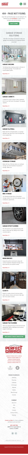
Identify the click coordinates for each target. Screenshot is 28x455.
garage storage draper (14, 359)
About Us (14, 402)
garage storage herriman (14, 360)
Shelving (14, 377)
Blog (14, 407)
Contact (14, 410)
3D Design (14, 385)
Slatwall (14, 387)
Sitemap (14, 415)
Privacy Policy (14, 412)
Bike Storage (14, 392)
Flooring (14, 380)
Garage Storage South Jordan (14, 356)
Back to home (14, 23)
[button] (24, 4)
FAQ (14, 405)
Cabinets (14, 382)
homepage (14, 18)
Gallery (14, 390)
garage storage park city (14, 362)
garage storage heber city (14, 357)
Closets (14, 395)
